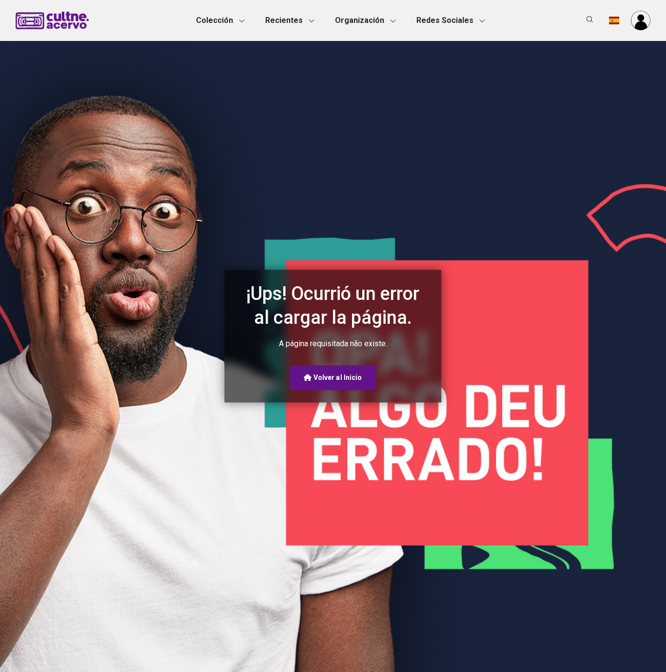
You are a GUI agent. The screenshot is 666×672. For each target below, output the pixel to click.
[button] (223, 20)
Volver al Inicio (337, 377)
